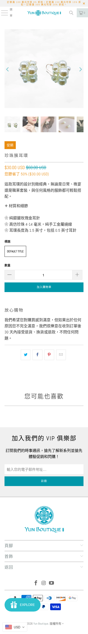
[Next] (80, 69)
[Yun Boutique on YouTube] (51, 583)
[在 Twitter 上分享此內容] (25, 355)
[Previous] (8, 69)
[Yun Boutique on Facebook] (35, 583)
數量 (7, 265)
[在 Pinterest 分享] (49, 355)
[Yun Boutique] (44, 13)
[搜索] (71, 12)
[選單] (2, 13)
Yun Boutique (40, 623)
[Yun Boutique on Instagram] (43, 583)
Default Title (15, 251)
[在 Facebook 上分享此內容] (37, 355)
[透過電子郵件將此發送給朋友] (61, 355)
